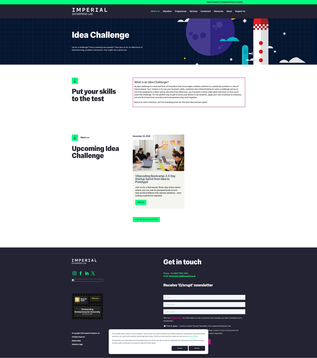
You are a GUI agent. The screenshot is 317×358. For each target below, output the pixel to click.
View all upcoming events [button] (146, 219)
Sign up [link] (140, 202)
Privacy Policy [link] (76, 341)
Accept (179, 348)
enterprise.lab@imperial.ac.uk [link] (182, 276)
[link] (89, 11)
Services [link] (193, 11)
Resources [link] (218, 11)
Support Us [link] (240, 11)
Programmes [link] (180, 11)
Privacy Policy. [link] (193, 336)
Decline (196, 348)
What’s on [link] (155, 11)
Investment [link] (206, 11)
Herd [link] (81, 344)
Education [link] (167, 11)
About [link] (229, 11)
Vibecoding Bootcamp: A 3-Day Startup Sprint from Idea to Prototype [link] (155, 179)
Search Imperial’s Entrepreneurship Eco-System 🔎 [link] (226, 2)
